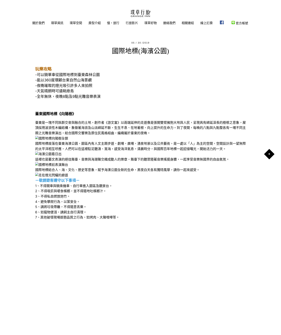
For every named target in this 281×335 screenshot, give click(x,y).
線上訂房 (206, 23)
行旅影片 (132, 23)
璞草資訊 (57, 23)
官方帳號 (241, 23)
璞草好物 (150, 23)
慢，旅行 (113, 23)
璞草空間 (76, 23)
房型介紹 (94, 23)
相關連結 (188, 23)
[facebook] (222, 23)
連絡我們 (169, 23)
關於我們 (38, 23)
